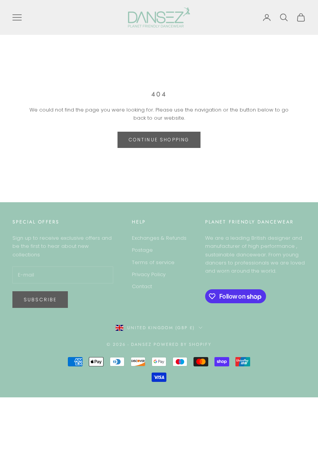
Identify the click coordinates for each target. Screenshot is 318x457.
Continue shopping (159, 139)
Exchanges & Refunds (159, 238)
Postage (142, 250)
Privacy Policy (149, 274)
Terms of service (153, 262)
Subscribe (40, 299)
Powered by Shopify (182, 344)
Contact (142, 286)
